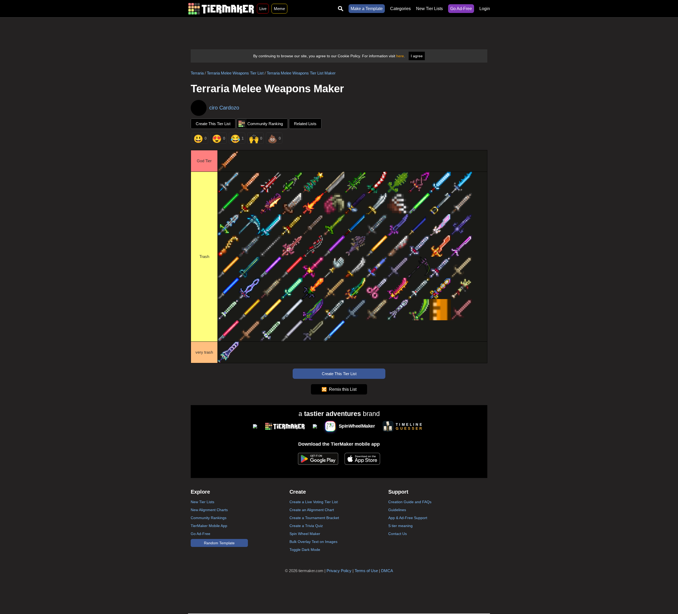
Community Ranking (265, 123)
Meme (279, 8)
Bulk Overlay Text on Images (313, 542)
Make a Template (367, 8)
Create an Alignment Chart (311, 510)
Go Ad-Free (461, 8)
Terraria (197, 73)
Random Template (219, 543)
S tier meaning (400, 526)
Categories (400, 8)
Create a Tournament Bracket (314, 518)
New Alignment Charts (209, 510)
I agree (417, 56)
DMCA (387, 570)
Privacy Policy (339, 570)
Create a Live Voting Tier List (313, 502)
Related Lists (305, 123)
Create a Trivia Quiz (306, 526)
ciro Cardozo (224, 108)
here (400, 56)
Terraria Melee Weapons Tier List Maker (301, 73)
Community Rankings (208, 518)
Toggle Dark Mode (304, 549)
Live (262, 8)
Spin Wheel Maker (304, 534)
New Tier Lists (429, 8)
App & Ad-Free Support (407, 518)
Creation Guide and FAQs (409, 502)
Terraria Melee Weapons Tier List (235, 73)
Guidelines (397, 510)
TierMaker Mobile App (209, 526)
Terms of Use (366, 570)
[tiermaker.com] (221, 9)
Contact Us (397, 534)
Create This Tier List (213, 123)
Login (484, 8)
